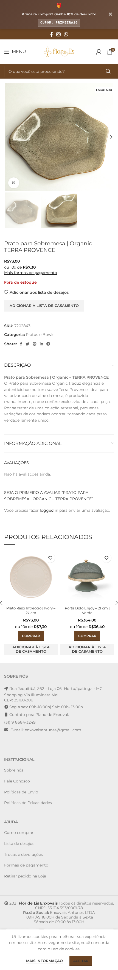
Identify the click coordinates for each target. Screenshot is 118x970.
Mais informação (44, 961)
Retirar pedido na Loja (25, 876)
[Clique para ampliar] (13, 182)
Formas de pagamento (26, 865)
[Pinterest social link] (34, 343)
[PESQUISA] (108, 71)
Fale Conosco (17, 781)
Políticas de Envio (21, 792)
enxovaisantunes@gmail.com (53, 729)
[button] (31, 636)
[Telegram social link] (48, 343)
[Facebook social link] (51, 34)
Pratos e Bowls (40, 334)
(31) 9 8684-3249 (20, 722)
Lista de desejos (19, 843)
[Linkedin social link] (41, 343)
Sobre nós (13, 770)
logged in (49, 510)
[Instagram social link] (58, 34)
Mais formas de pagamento (30, 273)
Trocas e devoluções (23, 854)
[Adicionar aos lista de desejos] (50, 558)
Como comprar (18, 832)
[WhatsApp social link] (66, 34)
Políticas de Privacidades (28, 802)
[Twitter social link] (27, 343)
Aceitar (80, 961)
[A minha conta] (98, 51)
